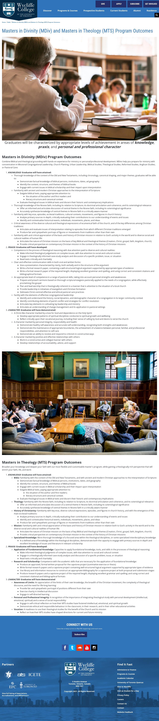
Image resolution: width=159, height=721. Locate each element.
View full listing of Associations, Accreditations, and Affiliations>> (15, 694)
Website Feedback (125, 712)
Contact (120, 708)
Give (103, 4)
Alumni (137, 10)
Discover (47, 10)
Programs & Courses (68, 10)
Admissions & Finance (126, 670)
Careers (120, 699)
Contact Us (122, 704)
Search (157, 15)
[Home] (18, 8)
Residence (152, 10)
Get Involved (151, 4)
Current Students (118, 10)
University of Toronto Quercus (130, 682)
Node (8, 22)
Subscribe (134, 4)
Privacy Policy (123, 695)
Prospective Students (93, 10)
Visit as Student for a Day (128, 691)
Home (4, 22)
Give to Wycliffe (124, 687)
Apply (119, 4)
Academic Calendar (125, 678)
